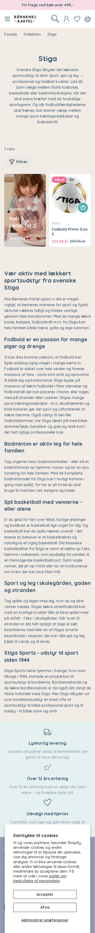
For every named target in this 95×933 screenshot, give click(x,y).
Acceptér (44, 894)
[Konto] (66, 19)
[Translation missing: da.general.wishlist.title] (77, 19)
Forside (10, 34)
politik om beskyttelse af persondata (39, 878)
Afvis (45, 907)
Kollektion (32, 34)
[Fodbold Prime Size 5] (70, 194)
